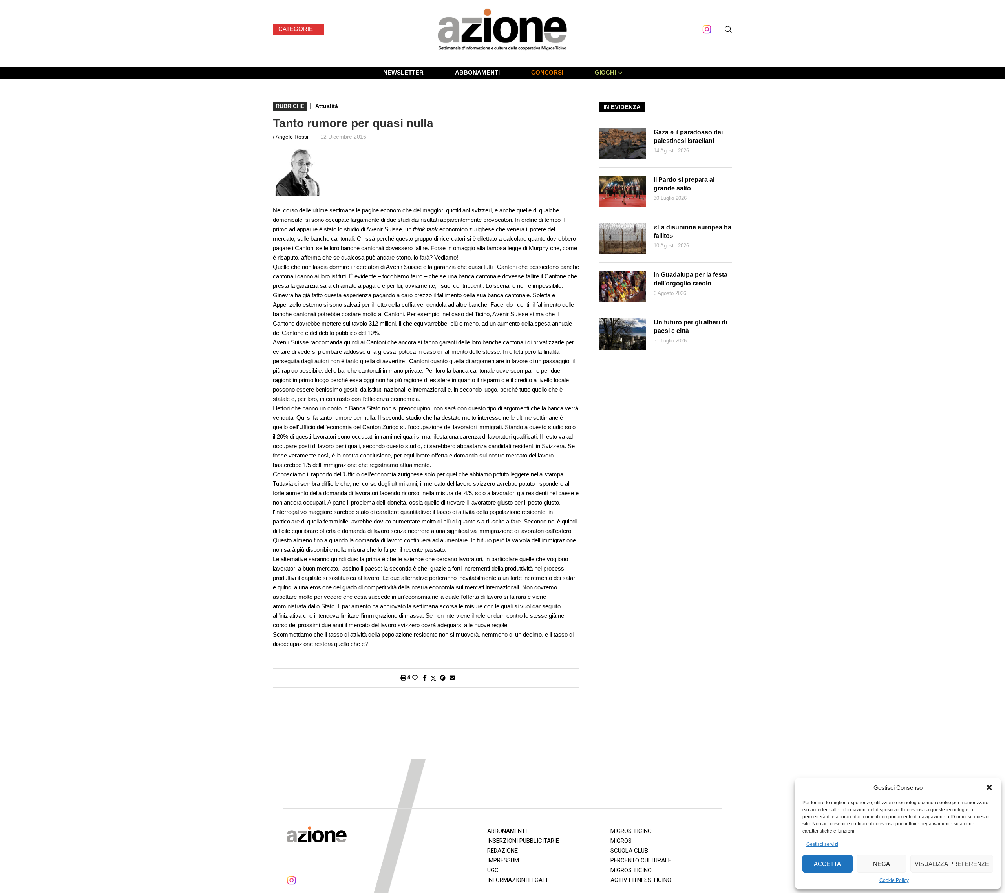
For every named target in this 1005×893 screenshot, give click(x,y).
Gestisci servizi (822, 844)
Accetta (827, 863)
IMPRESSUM (503, 860)
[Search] (728, 29)
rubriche (290, 106)
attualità (326, 106)
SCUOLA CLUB (629, 850)
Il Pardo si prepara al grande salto (684, 184)
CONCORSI (547, 72)
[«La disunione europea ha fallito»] (622, 238)
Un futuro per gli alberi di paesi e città (690, 326)
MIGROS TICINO (631, 830)
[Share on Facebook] (425, 678)
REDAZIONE (502, 850)
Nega (881, 863)
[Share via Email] (452, 678)
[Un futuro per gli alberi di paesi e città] (622, 334)
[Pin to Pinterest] (443, 678)
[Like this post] (415, 678)
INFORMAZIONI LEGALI (517, 880)
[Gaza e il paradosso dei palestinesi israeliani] (622, 143)
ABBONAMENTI (477, 72)
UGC (493, 870)
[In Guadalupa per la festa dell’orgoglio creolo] (622, 286)
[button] (989, 787)
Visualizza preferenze (952, 863)
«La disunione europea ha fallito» (692, 231)
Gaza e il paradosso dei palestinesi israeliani (688, 136)
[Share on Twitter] (433, 678)
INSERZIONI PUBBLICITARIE (523, 840)
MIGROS (621, 840)
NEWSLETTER (403, 72)
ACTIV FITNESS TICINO (640, 880)
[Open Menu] (298, 29)
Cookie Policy (894, 880)
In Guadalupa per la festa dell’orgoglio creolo (690, 279)
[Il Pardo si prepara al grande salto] (622, 191)
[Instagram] (707, 29)
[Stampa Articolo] (403, 678)
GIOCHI (605, 72)
